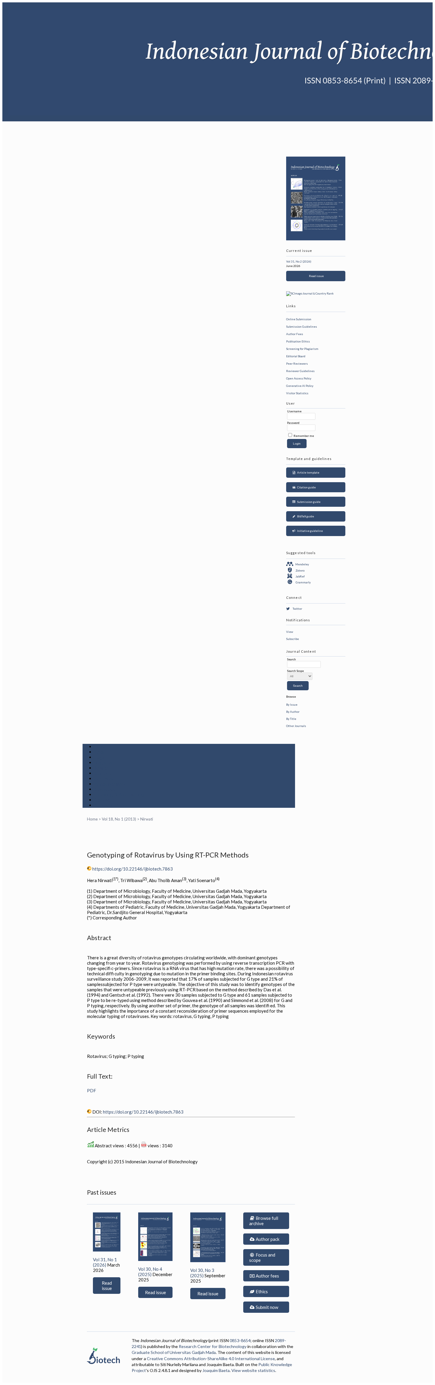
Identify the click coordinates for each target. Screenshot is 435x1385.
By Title (291, 718)
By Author (292, 711)
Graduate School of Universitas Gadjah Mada (174, 1352)
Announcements (111, 783)
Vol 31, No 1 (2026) (105, 1262)
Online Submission (298, 319)
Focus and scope (262, 1257)
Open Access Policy (298, 378)
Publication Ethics (298, 341)
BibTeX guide (305, 516)
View (289, 631)
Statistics (104, 789)
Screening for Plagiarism (302, 348)
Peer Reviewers (297, 363)
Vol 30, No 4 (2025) (150, 1271)
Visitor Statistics (297, 393)
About (101, 752)
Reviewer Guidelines (300, 371)
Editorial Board (295, 356)
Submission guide (308, 502)
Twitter (297, 608)
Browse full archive (263, 1220)
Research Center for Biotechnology (212, 1346)
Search (101, 767)
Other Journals (296, 726)
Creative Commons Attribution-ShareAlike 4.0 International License (211, 1358)
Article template (307, 472)
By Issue (291, 704)
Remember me (304, 435)
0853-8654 (240, 1340)
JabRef (300, 576)
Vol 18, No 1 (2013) (119, 819)
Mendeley (302, 564)
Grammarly (303, 582)
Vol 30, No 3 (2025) (202, 1272)
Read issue (316, 276)
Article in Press (111, 805)
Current (102, 773)
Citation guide (306, 487)
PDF (91, 1090)
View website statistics (253, 1370)
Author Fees (294, 334)
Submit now (266, 1307)
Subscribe (292, 639)
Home (100, 746)
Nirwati (146, 819)
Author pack (267, 1239)
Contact (103, 799)
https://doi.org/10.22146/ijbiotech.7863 (132, 868)
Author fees (267, 1275)
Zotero (300, 570)
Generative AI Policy (299, 385)
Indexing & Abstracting (119, 794)
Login (100, 757)
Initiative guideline (309, 531)
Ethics (261, 1291)
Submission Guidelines (301, 326)
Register (103, 762)
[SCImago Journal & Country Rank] (310, 293)
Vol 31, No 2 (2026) (298, 261)
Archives (103, 778)
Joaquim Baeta (216, 1370)
